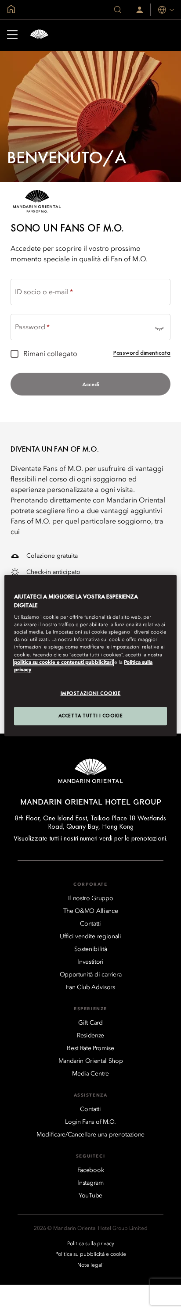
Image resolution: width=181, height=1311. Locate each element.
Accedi (90, 384)
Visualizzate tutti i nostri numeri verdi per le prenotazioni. (90, 838)
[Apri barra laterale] (12, 35)
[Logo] (39, 35)
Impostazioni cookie (91, 693)
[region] (90, 655)
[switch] (159, 327)
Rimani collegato (50, 354)
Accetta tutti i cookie (90, 715)
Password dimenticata (141, 352)
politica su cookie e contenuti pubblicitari (63, 662)
